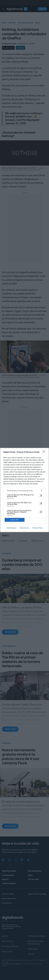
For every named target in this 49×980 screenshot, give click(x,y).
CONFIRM (14, 520)
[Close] (44, 452)
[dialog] (24, 490)
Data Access (24, 528)
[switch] (40, 495)
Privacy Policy (37, 528)
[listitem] (24, 490)
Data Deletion (12, 528)
